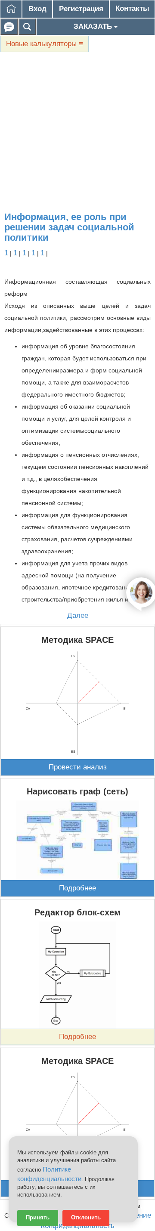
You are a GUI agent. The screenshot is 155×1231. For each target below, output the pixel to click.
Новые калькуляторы (44, 44)
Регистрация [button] (81, 9)
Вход (37, 9)
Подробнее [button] (77, 888)
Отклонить (86, 1218)
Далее (77, 615)
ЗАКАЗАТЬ (94, 26)
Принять (38, 1218)
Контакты (132, 8)
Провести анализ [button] (78, 767)
